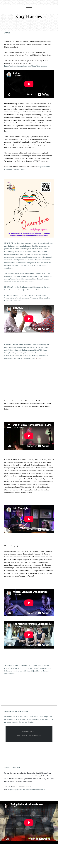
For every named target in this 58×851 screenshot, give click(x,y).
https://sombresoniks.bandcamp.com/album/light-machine (25, 66)
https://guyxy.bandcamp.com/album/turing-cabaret (26, 789)
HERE (38, 358)
